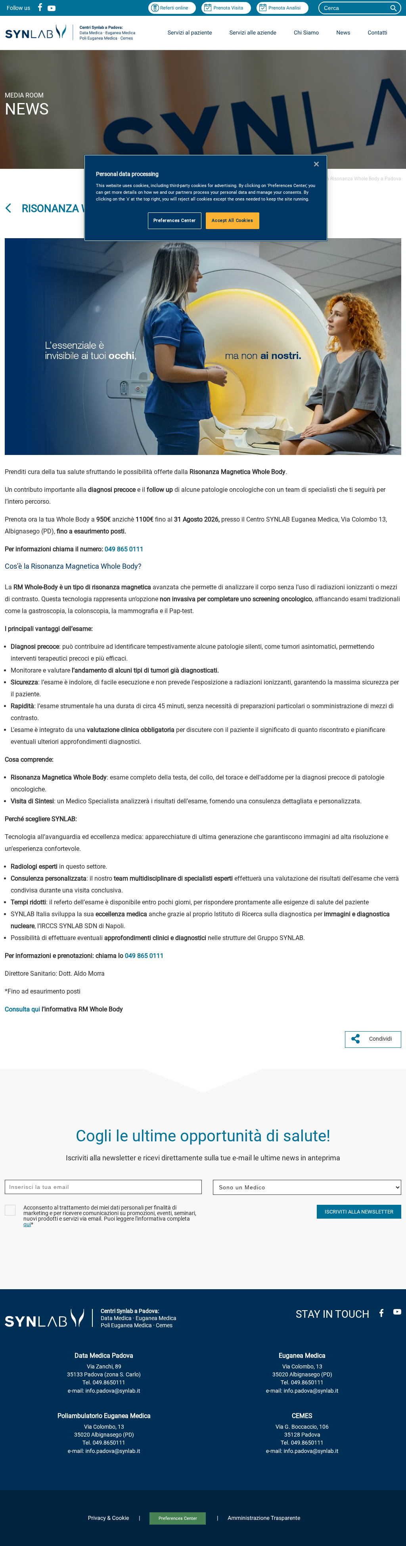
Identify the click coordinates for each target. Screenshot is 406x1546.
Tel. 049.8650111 (103, 1383)
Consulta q (20, 1009)
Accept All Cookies (232, 220)
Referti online (174, 8)
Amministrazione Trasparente (264, 1518)
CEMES (302, 1416)
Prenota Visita (228, 8)
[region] (205, 198)
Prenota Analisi (284, 8)
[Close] (316, 164)
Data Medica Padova (104, 1355)
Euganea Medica (302, 1355)
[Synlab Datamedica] (70, 39)
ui (37, 1009)
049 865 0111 (124, 549)
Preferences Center (178, 1518)
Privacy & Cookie (108, 1518)
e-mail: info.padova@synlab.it (104, 1391)
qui (27, 1224)
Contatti (377, 33)
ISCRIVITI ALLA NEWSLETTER (359, 1212)
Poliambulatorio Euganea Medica (104, 1416)
